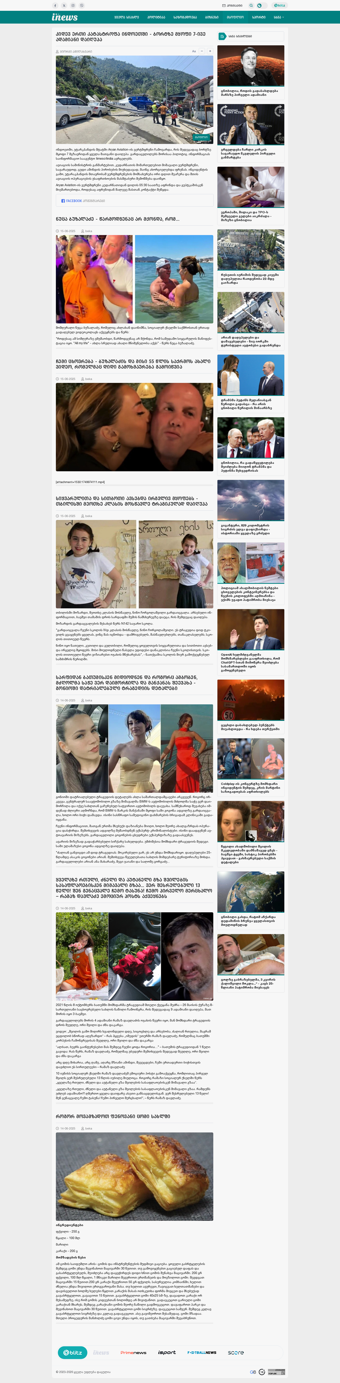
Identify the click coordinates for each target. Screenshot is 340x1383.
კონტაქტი (234, 6)
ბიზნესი (211, 17)
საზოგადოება (185, 17)
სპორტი (259, 17)
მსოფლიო (235, 17)
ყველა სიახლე (127, 17)
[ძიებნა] (251, 5)
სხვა (278, 17)
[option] (101, 1352)
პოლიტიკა (156, 17)
